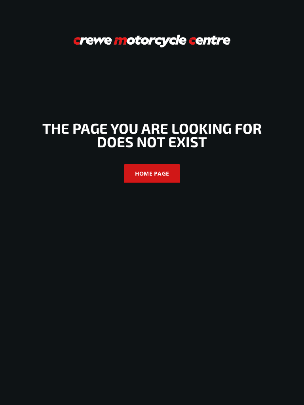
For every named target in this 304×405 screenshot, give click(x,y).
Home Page (152, 173)
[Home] (152, 40)
